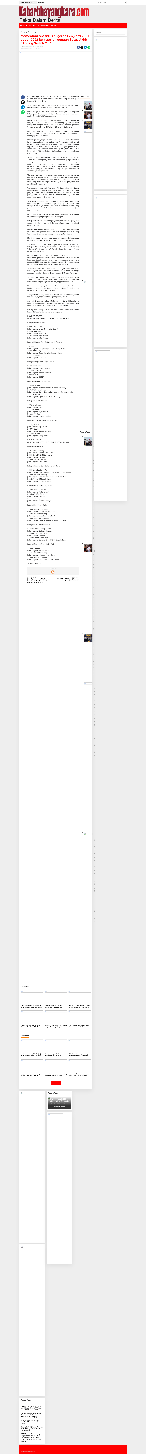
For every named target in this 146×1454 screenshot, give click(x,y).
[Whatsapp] (88, 47)
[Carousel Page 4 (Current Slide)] (62, 1106)
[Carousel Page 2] (57, 1106)
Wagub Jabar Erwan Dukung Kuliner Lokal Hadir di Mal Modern (30, 1026)
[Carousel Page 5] (64, 1106)
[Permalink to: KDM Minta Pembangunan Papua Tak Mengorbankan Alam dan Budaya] (80, 997)
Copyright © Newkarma (28, 1451)
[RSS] (53, 572)
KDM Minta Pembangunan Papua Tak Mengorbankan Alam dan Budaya (79, 1006)
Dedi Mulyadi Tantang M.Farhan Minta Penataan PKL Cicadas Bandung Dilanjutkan (79, 1026)
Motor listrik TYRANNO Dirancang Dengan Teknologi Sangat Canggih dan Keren (56, 1026)
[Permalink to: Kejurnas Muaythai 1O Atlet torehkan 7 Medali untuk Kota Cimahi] (88, 125)
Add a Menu (41, 2)
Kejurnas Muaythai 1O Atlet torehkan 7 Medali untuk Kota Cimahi (30, 1422)
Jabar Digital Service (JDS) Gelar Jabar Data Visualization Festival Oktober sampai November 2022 (39, 580)
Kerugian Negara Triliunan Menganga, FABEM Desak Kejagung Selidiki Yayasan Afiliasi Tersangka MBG (56, 1006)
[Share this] (78, 47)
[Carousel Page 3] (59, 1106)
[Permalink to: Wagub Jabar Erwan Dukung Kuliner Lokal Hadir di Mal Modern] (32, 1017)
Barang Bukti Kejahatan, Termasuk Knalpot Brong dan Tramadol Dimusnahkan (32, 1428)
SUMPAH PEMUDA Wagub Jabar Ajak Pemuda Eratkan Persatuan (67, 579)
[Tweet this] (81, 47)
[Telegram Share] (85, 47)
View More (55, 1083)
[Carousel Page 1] (55, 1106)
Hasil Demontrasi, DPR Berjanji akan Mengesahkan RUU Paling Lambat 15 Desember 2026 (31, 1006)
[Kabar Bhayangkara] (54, 14)
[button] (125, 2)
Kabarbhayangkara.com (27, 48)
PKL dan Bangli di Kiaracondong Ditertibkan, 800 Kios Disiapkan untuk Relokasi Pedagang (31, 1415)
